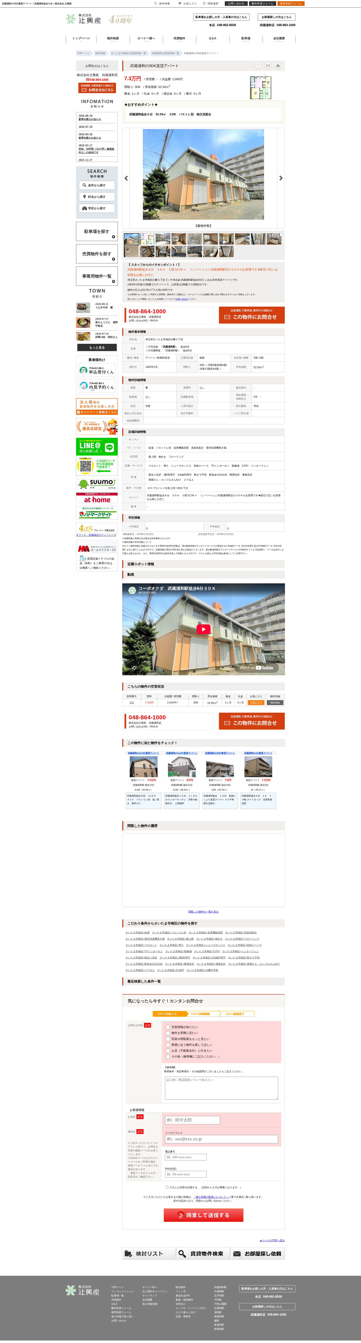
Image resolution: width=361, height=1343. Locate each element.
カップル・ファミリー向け (191, 1308)
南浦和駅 (219, 1316)
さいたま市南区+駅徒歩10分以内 (144, 963)
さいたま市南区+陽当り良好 (141, 957)
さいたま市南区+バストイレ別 (169, 932)
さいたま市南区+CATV (207, 951)
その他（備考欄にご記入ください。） (196, 1056)
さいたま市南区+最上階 (180, 938)
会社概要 (279, 39)
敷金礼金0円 (183, 1295)
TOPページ (117, 1287)
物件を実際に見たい (184, 1033)
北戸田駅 (219, 1295)
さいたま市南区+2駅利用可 (175, 957)
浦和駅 (218, 1312)
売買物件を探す (97, 253)
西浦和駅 (219, 1329)
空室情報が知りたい (184, 1027)
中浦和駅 (219, 1291)
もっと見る (97, 347)
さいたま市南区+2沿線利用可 (209, 957)
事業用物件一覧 (97, 276)
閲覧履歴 (213, 3)
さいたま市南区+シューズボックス (205, 945)
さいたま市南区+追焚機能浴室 (206, 932)
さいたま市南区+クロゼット (141, 945)
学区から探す (97, 208)
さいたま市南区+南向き (209, 938)
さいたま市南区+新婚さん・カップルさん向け (254, 963)
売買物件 (179, 39)
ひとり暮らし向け (186, 1312)
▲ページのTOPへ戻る (272, 1240)
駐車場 (246, 39)
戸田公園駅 (220, 1303)
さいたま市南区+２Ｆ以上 (140, 970)
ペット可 (181, 1291)
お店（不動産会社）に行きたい (191, 1050)
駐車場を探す (96, 231)
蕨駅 (216, 1320)
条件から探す (97, 185)
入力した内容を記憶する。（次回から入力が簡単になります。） (205, 1187)
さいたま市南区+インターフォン (240, 951)
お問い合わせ (181, 299)
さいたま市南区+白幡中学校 (202, 970)
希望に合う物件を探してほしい (191, 1044)
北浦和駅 (219, 1308)
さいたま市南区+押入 (172, 945)
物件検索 (113, 39)
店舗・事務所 (183, 1316)
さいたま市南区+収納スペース (245, 945)
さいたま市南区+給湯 (138, 932)
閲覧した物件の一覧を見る (203, 911)
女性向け (181, 1303)
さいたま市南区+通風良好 (211, 963)
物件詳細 (275, 702)
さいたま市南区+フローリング (242, 938)
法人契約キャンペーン (154, 1291)
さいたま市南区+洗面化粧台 (241, 932)
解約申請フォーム (121, 1308)
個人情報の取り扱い (122, 1316)
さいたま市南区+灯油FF (170, 970)
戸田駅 (218, 1299)
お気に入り (256, 702)
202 (132, 702)
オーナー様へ (146, 39)
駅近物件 (181, 1287)
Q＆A (212, 39)
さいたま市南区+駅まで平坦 (244, 957)
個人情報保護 (149, 1303)
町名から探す (97, 196)
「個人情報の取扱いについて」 (211, 1197)
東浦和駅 (219, 1324)
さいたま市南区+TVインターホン (144, 951)
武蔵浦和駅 (220, 1287)
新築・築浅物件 (184, 1299)
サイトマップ (149, 1295)
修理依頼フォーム (121, 1312)
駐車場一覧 (117, 1295)
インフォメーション (122, 1291)
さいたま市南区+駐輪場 (178, 951)
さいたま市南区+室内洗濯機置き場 (145, 938)
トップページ (81, 39)
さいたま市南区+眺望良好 (179, 963)
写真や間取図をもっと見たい (190, 1039)
